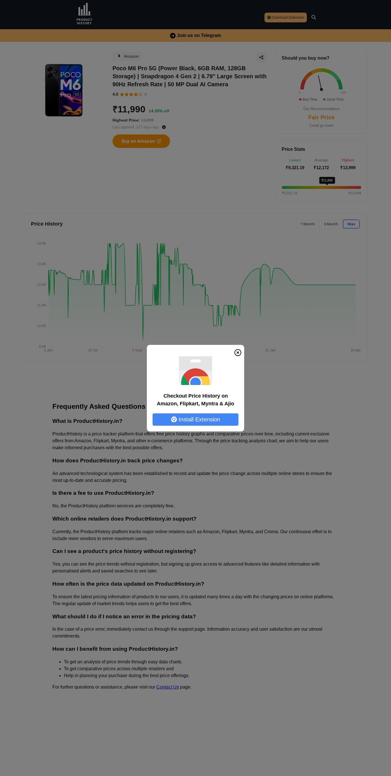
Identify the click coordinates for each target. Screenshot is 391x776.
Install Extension (198, 419)
